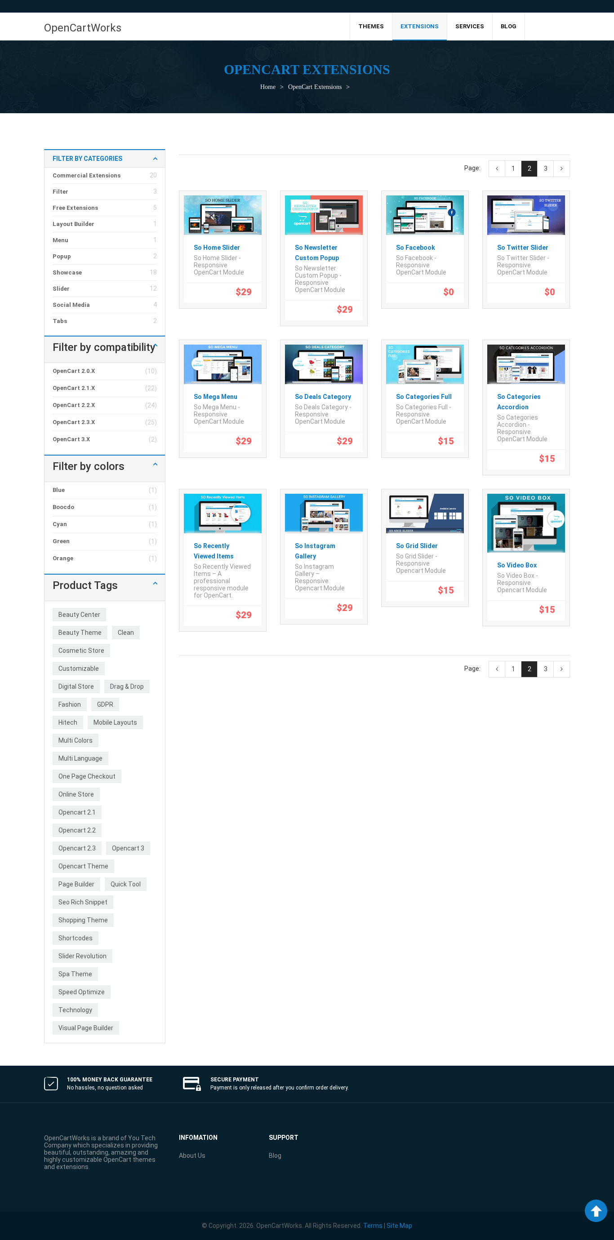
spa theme (75, 974)
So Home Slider (217, 247)
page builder (76, 884)
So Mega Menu (215, 396)
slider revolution (82, 956)
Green (61, 541)
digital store (76, 686)
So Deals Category (323, 396)
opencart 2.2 (77, 830)
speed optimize (81, 992)
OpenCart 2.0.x (74, 371)
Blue (59, 490)
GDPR (105, 704)
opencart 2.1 (77, 812)
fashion (69, 704)
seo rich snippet (82, 902)
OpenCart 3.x (71, 439)
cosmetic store (81, 650)
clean (126, 632)
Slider (61, 288)
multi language (80, 758)
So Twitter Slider (522, 247)
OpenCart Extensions (315, 87)
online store (76, 794)
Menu (60, 240)
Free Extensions (75, 207)
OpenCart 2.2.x (74, 405)
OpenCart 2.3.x (74, 422)
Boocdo (63, 507)
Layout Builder (73, 224)
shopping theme (83, 920)
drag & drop (127, 686)
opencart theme (83, 866)
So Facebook (415, 247)
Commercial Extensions (86, 175)
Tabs (60, 321)
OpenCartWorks (82, 28)
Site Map (399, 1225)
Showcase (67, 272)
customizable (78, 668)
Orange (63, 558)
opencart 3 (128, 848)
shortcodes (75, 938)
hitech (67, 722)
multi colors (75, 740)
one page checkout (87, 776)
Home (268, 87)
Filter (60, 191)
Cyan (60, 524)
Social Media (71, 304)
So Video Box (517, 565)
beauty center (79, 614)
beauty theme (80, 632)
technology (75, 1010)
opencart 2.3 (77, 848)
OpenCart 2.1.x (74, 388)
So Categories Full (424, 396)
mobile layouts (115, 722)
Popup (62, 256)
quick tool (126, 884)
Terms (373, 1225)
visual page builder (85, 1028)
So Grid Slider (417, 545)
